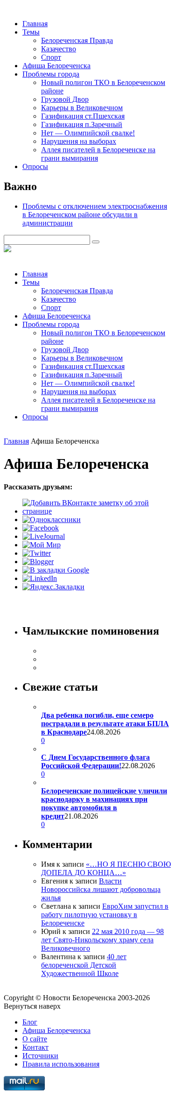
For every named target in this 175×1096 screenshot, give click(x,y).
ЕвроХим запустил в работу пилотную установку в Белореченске (104, 914)
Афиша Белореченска (56, 66)
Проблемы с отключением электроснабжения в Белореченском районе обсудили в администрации (94, 214)
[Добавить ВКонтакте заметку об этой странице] (96, 511)
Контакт (35, 1047)
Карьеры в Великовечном (82, 108)
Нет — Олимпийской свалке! (88, 133)
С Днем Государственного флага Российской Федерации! (95, 761)
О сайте (34, 1039)
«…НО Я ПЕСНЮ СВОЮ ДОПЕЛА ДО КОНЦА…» (106, 868)
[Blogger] (38, 562)
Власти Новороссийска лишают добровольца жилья (101, 889)
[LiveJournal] (43, 536)
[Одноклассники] (51, 519)
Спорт (51, 57)
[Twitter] (36, 553)
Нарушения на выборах (78, 141)
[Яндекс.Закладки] (53, 587)
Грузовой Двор (65, 99)
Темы (31, 32)
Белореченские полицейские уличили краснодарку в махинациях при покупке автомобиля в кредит (104, 803)
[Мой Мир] (41, 545)
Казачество (58, 49)
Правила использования (60, 1064)
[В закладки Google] (55, 570)
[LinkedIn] (39, 578)
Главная (35, 24)
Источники (40, 1056)
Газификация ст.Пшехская (83, 116)
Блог (29, 1022)
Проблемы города (50, 74)
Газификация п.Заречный (81, 124)
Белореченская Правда (77, 40)
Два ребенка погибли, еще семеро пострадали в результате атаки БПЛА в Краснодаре (105, 723)
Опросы (35, 166)
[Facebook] (40, 528)
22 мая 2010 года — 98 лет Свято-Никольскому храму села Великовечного (102, 939)
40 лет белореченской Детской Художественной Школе (83, 965)
